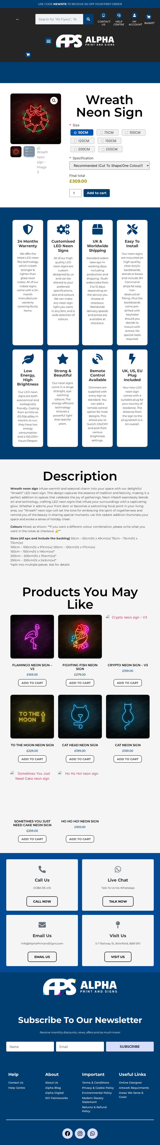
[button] (48, 40)
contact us (104, 23)
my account (135, 23)
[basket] (148, 17)
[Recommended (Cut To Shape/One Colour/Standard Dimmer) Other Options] (109, 165)
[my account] (134, 15)
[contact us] (103, 15)
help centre (119, 23)
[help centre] (119, 15)
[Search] (88, 19)
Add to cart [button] (32, 683)
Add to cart (96, 193)
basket (149, 23)
